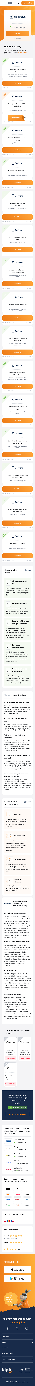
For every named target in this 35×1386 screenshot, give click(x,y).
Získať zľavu (17, 83)
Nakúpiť (17, 34)
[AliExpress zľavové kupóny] (17, 1194)
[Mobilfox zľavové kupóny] (17, 1189)
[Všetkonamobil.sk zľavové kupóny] (27, 1189)
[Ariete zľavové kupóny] (17, 1199)
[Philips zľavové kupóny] (8, 1199)
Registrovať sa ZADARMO (17, 1114)
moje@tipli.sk (17, 1322)
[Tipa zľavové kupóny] (27, 1199)
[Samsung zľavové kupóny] (27, 1194)
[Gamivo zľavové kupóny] (8, 1194)
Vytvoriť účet (28, 3)
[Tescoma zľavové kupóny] (8, 1189)
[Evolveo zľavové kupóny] (27, 1205)
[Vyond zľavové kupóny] (17, 1205)
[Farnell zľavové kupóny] (8, 1205)
